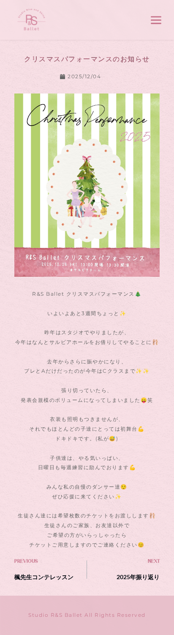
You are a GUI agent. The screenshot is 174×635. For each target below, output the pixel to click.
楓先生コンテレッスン (43, 576)
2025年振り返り (138, 576)
